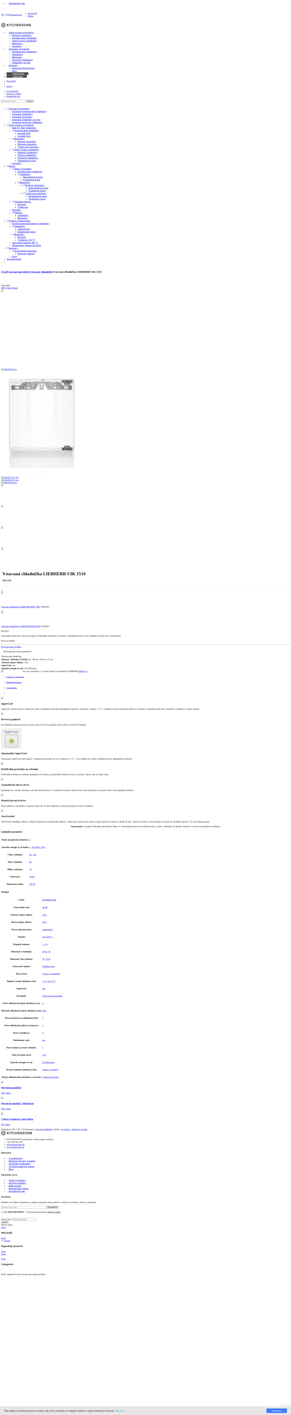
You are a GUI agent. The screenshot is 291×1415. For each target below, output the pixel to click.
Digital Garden (54, 1212)
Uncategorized (14, 259)
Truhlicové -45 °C (26, 240)
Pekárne (18, 212)
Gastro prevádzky (23, 169)
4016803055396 (49, 900)
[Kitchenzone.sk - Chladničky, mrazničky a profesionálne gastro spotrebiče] (14, 15)
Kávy (14, 256)
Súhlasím (277, 1410)
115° (44, 1055)
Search (30, 101)
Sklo (44, 1010)
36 (49, 951)
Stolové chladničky (26, 155)
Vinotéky (16, 210)
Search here (6, 1219)
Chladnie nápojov (22, 201)
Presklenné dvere (31, 180)
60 (30, 862)
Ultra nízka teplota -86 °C (25, 242)
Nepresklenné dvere (33, 177)
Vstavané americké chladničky (27, 122)
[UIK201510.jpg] (41, 367)
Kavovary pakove (26, 253)
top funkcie (65, 1129)
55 (30, 869)
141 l (44, 922)
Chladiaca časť (48, 966)
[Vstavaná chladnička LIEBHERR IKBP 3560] (2, 590)
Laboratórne (23, 229)
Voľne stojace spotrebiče (21, 125)
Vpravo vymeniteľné (51, 974)
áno (43, 988)
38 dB (44, 907)
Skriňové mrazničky (27, 144)
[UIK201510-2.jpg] (9, 477)
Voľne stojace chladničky (26, 149)
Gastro (12, 166)
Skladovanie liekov (26, 231)
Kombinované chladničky (26, 130)
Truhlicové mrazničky (28, 147)
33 (43, 959)
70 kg (48, 959)
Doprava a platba (14, 94)
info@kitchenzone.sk (16, 1144)
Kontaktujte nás (13, 96)
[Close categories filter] (2, 266)
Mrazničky (19, 139)
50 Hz (32, 876)
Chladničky (25, 174)
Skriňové (21, 204)
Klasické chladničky (27, 152)
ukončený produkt (79, 1129)
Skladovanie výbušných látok (26, 245)
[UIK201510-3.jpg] (9, 480)
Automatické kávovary (25, 251)
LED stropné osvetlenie (52, 996)
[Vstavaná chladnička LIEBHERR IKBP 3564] (2, 609)
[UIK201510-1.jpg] (41, 475)
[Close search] (2, 104)
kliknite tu (82, 671)
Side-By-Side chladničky (24, 128)
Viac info (119, 1410)
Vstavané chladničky (22, 114)
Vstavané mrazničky (22, 117)
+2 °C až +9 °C (49, 981)
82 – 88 (32, 854)
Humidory (17, 163)
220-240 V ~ (47, 937)
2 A (46, 944)
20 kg (44, 951)
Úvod (4, 271)
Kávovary (13, 248)
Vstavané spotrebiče (19, 108)
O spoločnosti (12, 91)
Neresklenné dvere (37, 196)
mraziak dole (23, 133)
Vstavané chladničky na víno (26, 119)
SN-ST (32, 884)
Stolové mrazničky (26, 141)
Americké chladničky (27, 158)
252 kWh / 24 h (38, 847)
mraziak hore (23, 136)
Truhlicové (22, 207)
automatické (47, 929)
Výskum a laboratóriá (19, 221)
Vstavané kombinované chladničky (29, 111)
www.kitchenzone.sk (15, 1147)
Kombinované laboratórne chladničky (30, 223)
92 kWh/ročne (48, 1062)
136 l (44, 915)
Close (3, 1227)
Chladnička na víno (26, 160)
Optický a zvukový (50, 1069)
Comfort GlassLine (50, 1077)
